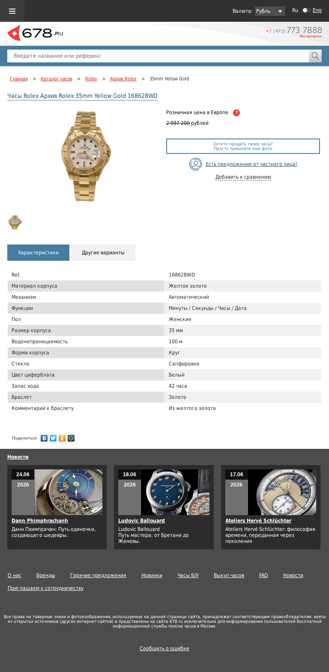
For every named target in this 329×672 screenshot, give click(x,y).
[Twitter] (53, 436)
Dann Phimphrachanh (40, 521)
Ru (295, 10)
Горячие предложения (98, 575)
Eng (317, 10)
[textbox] (158, 56)
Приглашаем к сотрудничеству (46, 588)
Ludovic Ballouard (141, 521)
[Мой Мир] (71, 436)
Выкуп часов (229, 575)
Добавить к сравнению (243, 177)
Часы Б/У (188, 575)
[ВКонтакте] (44, 436)
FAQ (263, 575)
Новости (18, 457)
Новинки (151, 575)
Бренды (45, 575)
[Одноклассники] (62, 436)
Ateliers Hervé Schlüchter (258, 521)
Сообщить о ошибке (164, 648)
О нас (14, 575)
